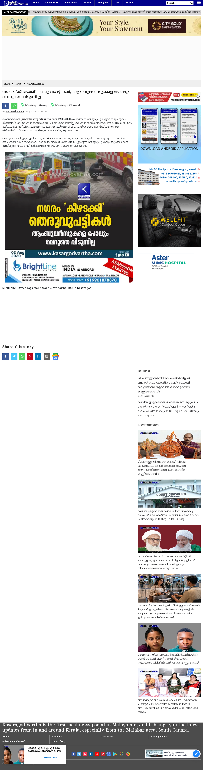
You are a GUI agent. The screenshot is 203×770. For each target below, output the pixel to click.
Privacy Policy (159, 737)
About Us (57, 737)
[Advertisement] (97, 58)
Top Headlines (35, 84)
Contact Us (107, 737)
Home (35, 3)
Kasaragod (71, 3)
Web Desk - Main (15, 111)
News (18, 84)
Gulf (117, 3)
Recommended (148, 425)
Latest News (52, 3)
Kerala (129, 3)
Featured (144, 371)
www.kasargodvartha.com (39, 119)
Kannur (87, 3)
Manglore (103, 3)
